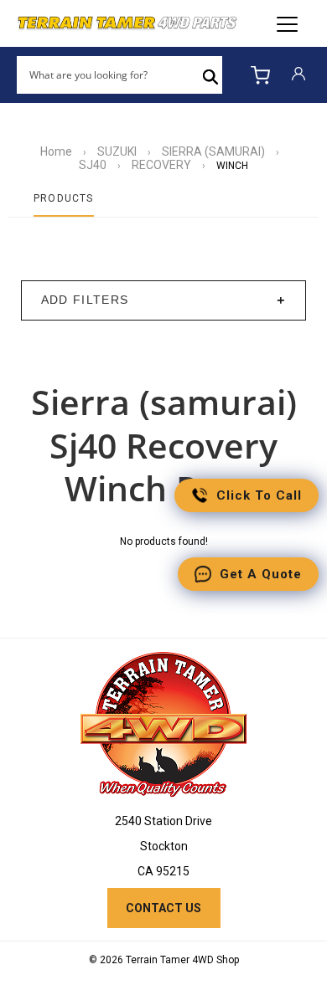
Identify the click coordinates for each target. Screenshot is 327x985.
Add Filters (85, 300)
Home (56, 151)
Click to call (259, 495)
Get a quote (261, 574)
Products (64, 198)
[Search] (210, 75)
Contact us (163, 908)
